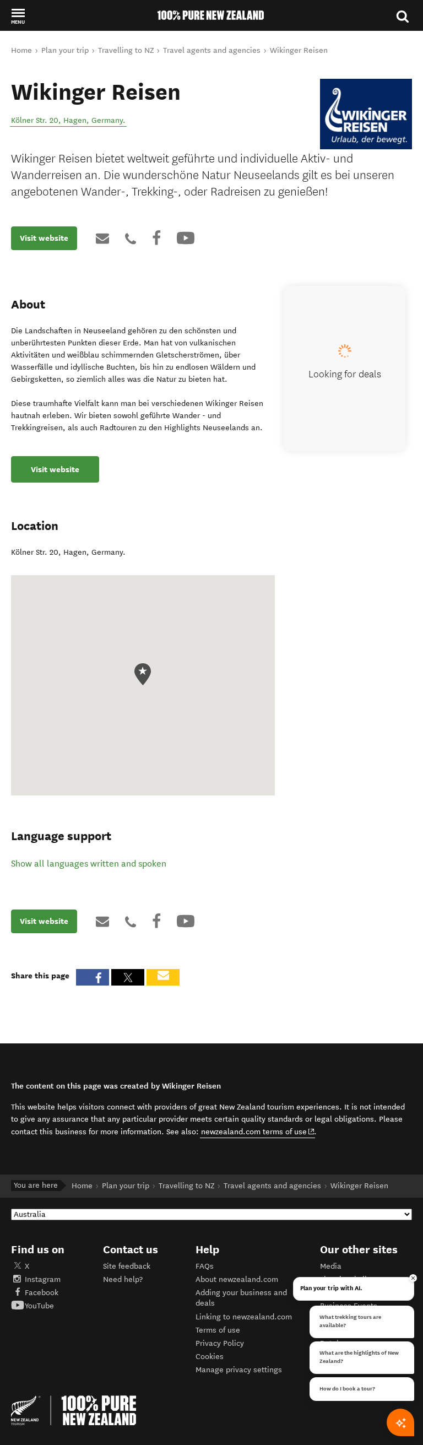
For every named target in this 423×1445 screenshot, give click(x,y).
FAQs (205, 1266)
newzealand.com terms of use (258, 1131)
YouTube (39, 1306)
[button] (18, 16)
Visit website (44, 237)
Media (330, 1266)
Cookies (210, 1356)
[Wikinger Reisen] (366, 114)
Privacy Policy (220, 1343)
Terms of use (218, 1330)
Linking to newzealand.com (244, 1317)
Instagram (43, 1279)
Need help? (123, 1279)
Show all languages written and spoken (88, 863)
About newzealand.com (237, 1279)
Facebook (41, 1292)
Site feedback (126, 1266)
